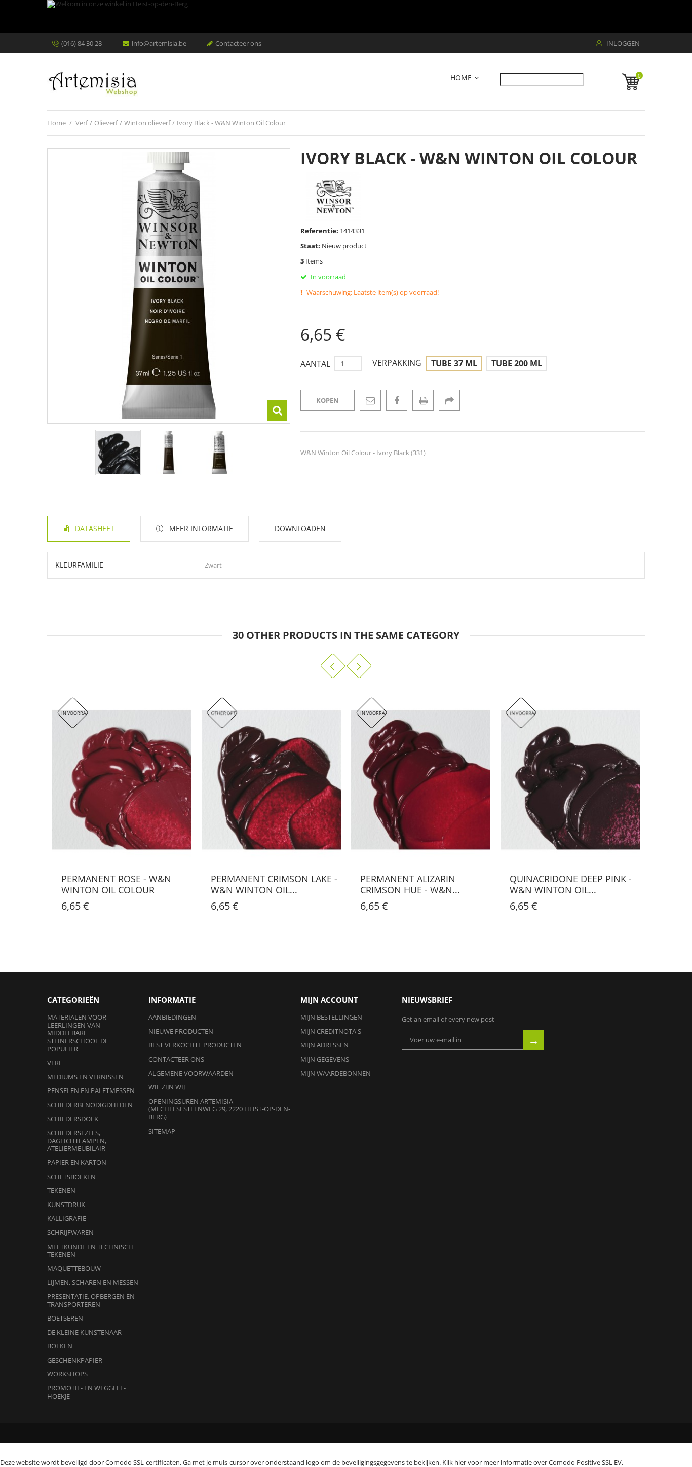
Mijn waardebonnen (335, 1073)
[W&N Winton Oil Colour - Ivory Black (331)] (118, 452)
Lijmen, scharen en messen (92, 1282)
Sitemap (161, 1131)
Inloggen (622, 44)
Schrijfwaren (70, 1232)
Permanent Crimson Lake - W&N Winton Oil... (274, 884)
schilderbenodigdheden (90, 1104)
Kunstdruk (66, 1204)
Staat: (310, 245)
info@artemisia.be (159, 43)
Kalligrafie (66, 1218)
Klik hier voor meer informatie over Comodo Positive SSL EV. (532, 1462)
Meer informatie (201, 528)
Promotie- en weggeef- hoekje (86, 1392)
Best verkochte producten (195, 1044)
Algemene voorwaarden (191, 1073)
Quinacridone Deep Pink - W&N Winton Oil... (571, 884)
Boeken (59, 1345)
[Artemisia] (92, 82)
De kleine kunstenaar (84, 1332)
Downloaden (300, 528)
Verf (54, 1062)
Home (461, 77)
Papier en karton (76, 1162)
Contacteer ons (238, 43)
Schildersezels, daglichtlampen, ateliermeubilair (76, 1140)
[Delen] (449, 400)
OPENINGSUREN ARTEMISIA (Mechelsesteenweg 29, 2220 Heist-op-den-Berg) (219, 1109)
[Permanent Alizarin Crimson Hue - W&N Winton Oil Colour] (420, 780)
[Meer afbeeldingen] (53, 450)
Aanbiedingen (172, 1017)
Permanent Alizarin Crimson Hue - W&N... (410, 884)
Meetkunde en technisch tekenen (90, 1250)
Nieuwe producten (180, 1031)
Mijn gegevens (324, 1059)
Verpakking (398, 363)
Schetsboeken (71, 1176)
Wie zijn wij (166, 1087)
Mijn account (329, 1000)
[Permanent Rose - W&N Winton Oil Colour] (121, 780)
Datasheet (94, 528)
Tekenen (61, 1190)
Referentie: (319, 230)
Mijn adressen (324, 1044)
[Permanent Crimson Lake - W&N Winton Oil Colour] (271, 780)
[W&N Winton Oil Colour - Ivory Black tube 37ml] (219, 452)
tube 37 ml (454, 363)
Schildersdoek (72, 1118)
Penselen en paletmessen (91, 1090)
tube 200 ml (516, 363)
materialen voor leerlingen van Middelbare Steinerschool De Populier (77, 1032)
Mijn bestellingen (331, 1017)
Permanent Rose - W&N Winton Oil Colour (116, 884)
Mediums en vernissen (85, 1076)
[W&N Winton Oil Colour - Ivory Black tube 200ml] (168, 452)
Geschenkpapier (74, 1360)
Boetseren (65, 1318)
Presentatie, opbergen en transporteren (91, 1300)
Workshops (67, 1373)
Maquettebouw (74, 1268)
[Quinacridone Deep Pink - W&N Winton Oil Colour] (570, 780)
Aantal (315, 363)
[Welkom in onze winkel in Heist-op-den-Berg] (343, 16)
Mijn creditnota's (330, 1031)
